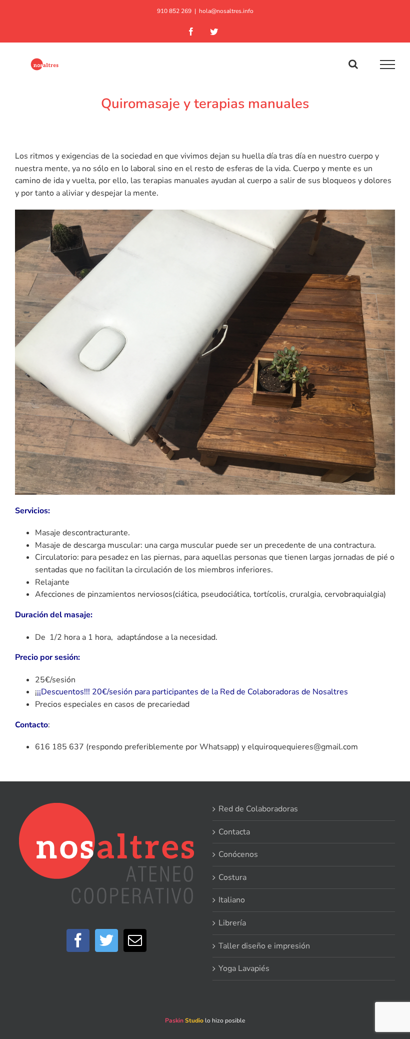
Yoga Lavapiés (244, 968)
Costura (232, 877)
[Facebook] (78, 940)
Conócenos (238, 854)
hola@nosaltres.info (226, 11)
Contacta (234, 831)
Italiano (231, 899)
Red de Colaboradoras (258, 808)
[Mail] (135, 940)
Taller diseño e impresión (264, 945)
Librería (232, 922)
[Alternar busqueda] (353, 64)
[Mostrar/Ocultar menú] (387, 64)
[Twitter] (106, 940)
